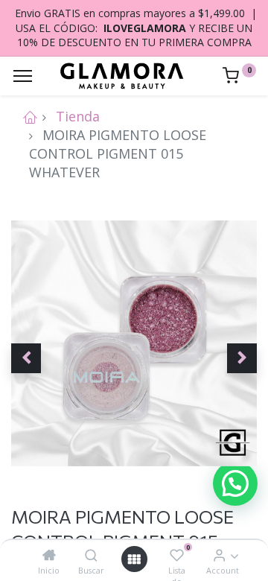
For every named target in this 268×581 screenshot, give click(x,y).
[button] (26, 358)
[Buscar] (91, 555)
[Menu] (23, 76)
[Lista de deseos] (177, 555)
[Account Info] (219, 555)
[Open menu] (134, 559)
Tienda (78, 116)
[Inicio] (49, 555)
